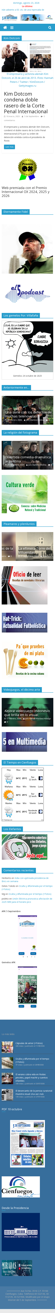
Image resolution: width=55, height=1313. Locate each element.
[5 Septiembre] (5, 27)
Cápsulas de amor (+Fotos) (29, 1043)
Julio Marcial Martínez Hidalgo (38, 718)
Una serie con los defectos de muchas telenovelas (27, 414)
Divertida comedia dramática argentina (27, 459)
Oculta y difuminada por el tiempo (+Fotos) (30, 893)
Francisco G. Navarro (38, 556)
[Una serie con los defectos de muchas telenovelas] (27, 397)
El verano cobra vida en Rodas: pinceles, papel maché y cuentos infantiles (32, 1077)
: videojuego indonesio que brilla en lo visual (27, 712)
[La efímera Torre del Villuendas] (27, 533)
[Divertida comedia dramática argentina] (27, 442)
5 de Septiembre (31, 116)
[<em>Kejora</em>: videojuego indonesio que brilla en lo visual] (27, 699)
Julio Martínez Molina (34, 420)
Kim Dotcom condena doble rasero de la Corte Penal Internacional (26, 102)
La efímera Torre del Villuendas (20, 550)
